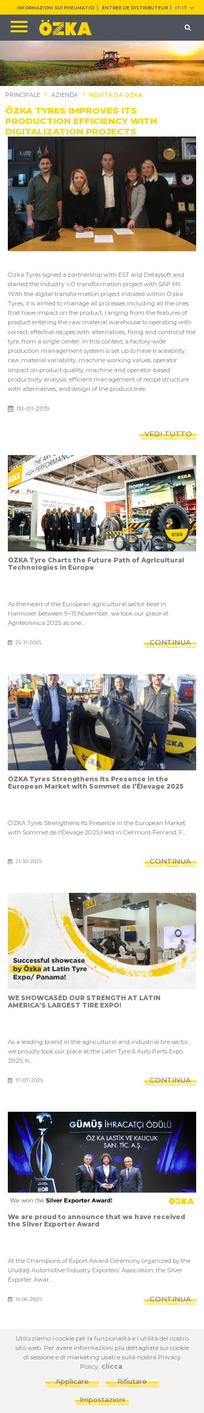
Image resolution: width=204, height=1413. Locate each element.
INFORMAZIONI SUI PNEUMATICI (56, 7)
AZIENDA (64, 95)
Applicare (72, 1381)
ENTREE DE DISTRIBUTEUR (135, 7)
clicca (111, 1366)
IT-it (181, 7)
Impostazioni (102, 1399)
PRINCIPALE (22, 95)
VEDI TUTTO (168, 433)
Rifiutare (132, 1381)
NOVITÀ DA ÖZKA (115, 95)
